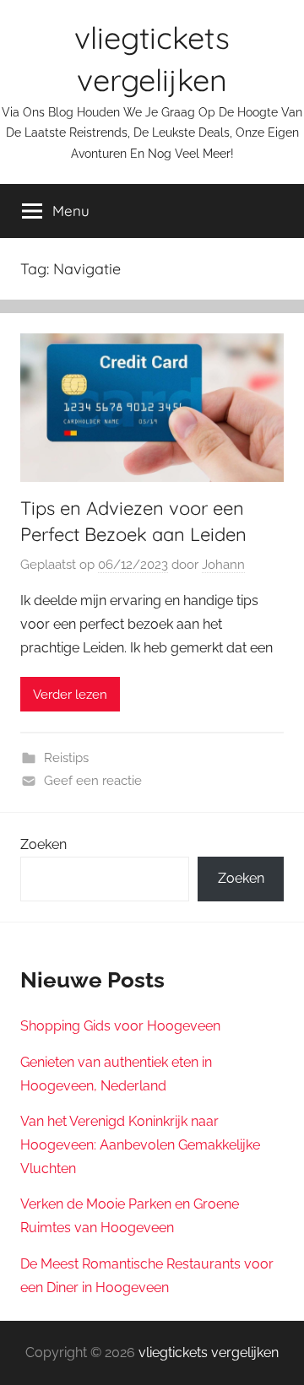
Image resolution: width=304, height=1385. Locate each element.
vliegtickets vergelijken (208, 1352)
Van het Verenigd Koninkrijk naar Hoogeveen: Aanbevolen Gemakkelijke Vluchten (140, 1145)
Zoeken (43, 844)
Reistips (66, 758)
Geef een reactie (93, 780)
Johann (223, 564)
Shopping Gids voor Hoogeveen (120, 1026)
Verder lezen (70, 694)
